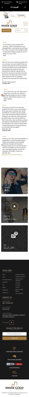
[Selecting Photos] (14, 181)
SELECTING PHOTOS (6, 279)
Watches (17, 283)
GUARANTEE (5, 290)
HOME (3, 274)
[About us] (14, 209)
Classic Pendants (19, 274)
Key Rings (17, 285)
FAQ (3, 285)
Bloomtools (17, 394)
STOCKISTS (4, 282)
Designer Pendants (20, 276)
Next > (20, 155)
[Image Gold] (9, 23)
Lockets (17, 287)
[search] (25, 30)
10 (18, 155)
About (4, 287)
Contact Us (5, 292)
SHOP (3, 277)
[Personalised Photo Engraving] (14, 15)
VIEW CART (6, 30)
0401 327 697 (2, 7)
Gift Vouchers (19, 293)
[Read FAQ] (14, 238)
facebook (25, 7)
